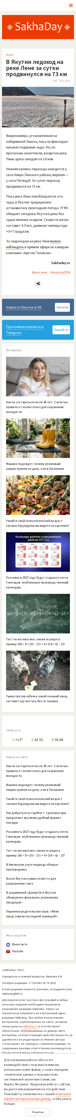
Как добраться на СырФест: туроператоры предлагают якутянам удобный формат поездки (36, 817)
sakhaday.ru (30, 1026)
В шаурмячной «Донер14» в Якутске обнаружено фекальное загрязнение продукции (32, 897)
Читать (63, 307)
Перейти (61, 329)
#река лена (39, 272)
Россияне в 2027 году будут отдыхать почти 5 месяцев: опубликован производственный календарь (37, 836)
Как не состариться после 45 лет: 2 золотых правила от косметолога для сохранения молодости (37, 771)
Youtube (18, 951)
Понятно (38, 1112)
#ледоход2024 (60, 272)
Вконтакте (20, 944)
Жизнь (9, 54)
